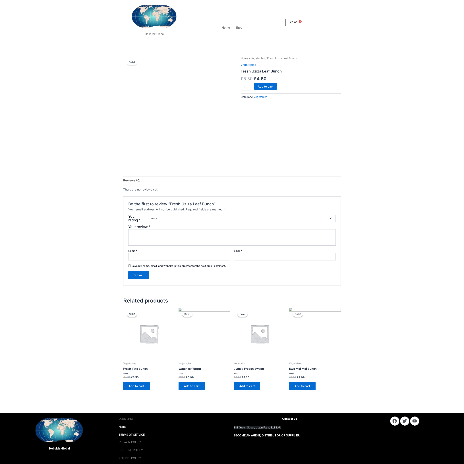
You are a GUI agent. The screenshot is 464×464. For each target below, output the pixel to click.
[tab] (132, 180)
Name (132, 250)
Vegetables (258, 58)
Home (226, 27)
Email (238, 250)
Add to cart (265, 86)
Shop (238, 27)
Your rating (134, 218)
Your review (139, 227)
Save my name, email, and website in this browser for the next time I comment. (179, 265)
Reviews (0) (132, 180)
